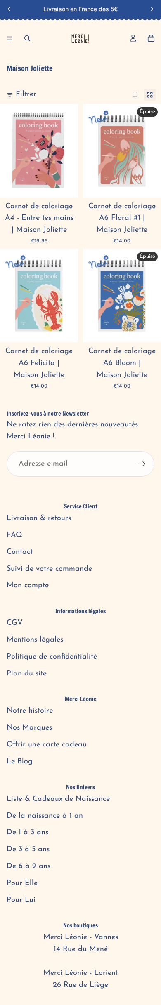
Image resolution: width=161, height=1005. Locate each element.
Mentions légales (35, 640)
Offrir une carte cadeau (47, 744)
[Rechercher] (27, 38)
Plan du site (27, 674)
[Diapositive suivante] (152, 9)
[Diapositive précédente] (9, 9)
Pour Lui (21, 900)
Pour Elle (22, 883)
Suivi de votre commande (49, 569)
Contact (20, 552)
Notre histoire (30, 711)
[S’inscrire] (142, 464)
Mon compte (28, 585)
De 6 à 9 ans (28, 866)
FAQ (14, 535)
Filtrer (26, 94)
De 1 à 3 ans (27, 832)
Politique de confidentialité (52, 657)
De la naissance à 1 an (45, 816)
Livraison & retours (39, 518)
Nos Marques (29, 728)
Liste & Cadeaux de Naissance (58, 799)
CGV (15, 623)
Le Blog (20, 761)
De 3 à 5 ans (28, 849)
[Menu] (9, 38)
